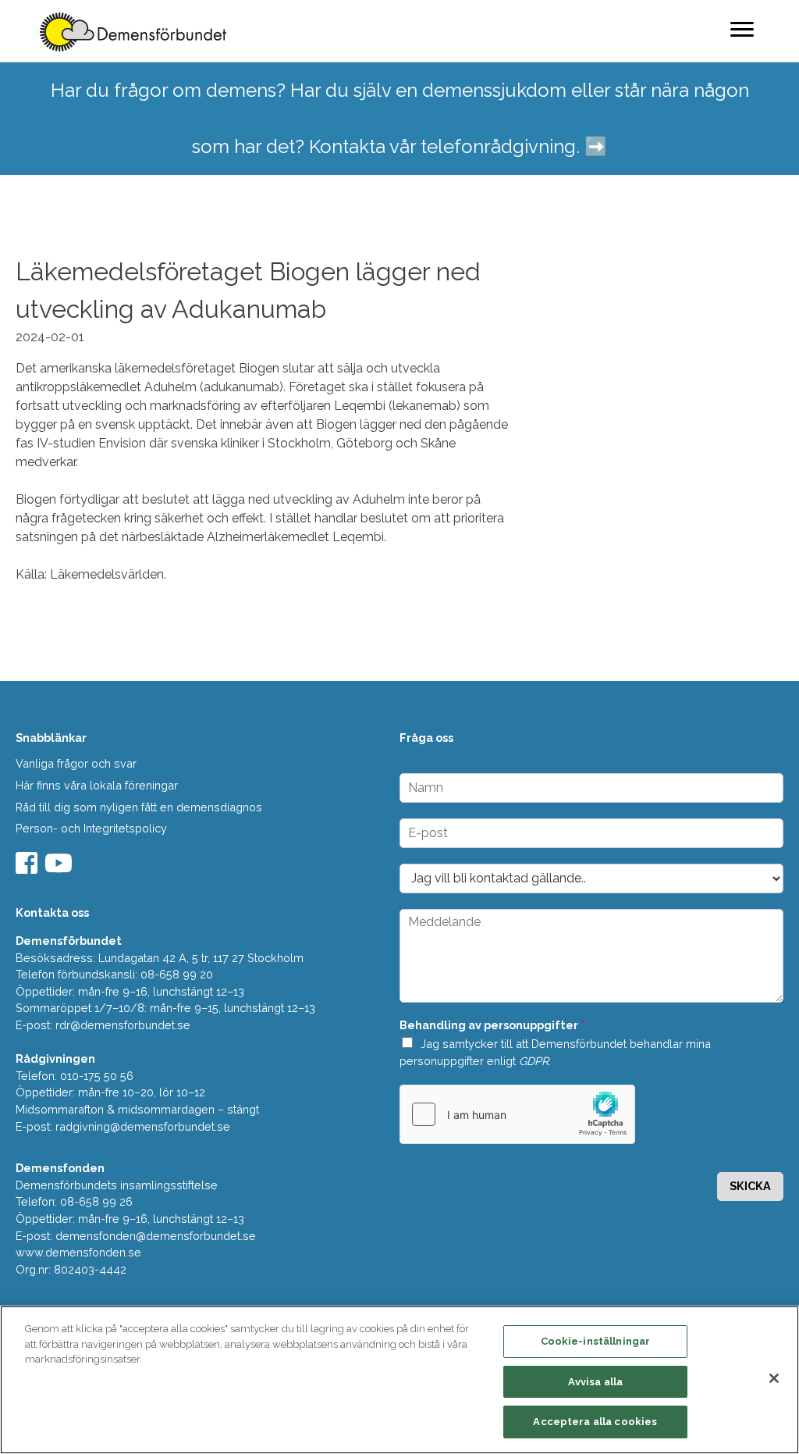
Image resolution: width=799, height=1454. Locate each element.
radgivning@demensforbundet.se (142, 1126)
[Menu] (742, 29)
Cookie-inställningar (596, 1341)
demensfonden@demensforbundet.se (155, 1235)
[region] (399, 1380)
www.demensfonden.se (78, 1252)
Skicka (750, 1185)
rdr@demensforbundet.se (122, 1025)
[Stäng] (774, 1378)
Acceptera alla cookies (595, 1421)
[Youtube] (60, 868)
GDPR (534, 1060)
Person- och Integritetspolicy (91, 828)
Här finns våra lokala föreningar (97, 785)
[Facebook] (28, 868)
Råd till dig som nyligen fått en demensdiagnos (139, 807)
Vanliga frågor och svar (76, 763)
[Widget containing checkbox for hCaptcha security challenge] (517, 1114)
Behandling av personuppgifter (492, 1025)
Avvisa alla (595, 1382)
